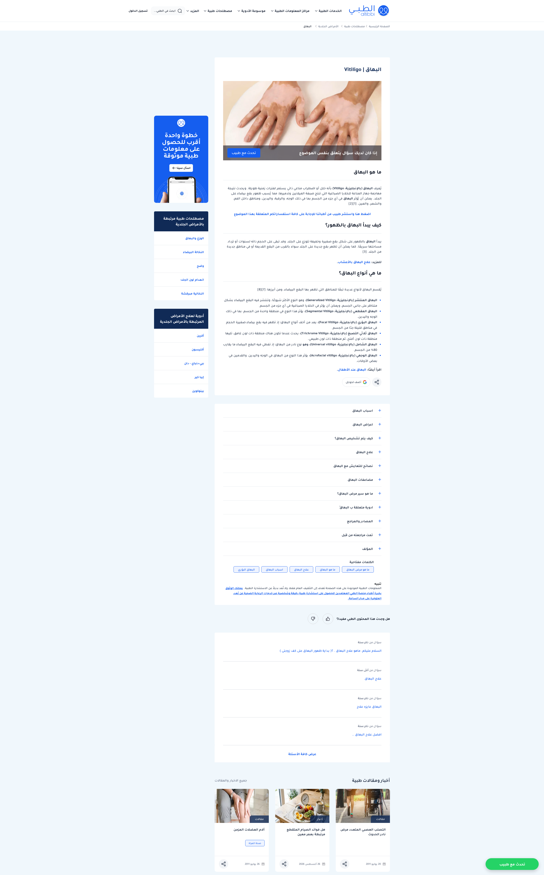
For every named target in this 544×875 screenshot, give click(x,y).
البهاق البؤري (246, 570)
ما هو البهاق (327, 570)
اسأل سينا (183, 168)
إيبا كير (199, 377)
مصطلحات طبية (354, 26)
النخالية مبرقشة (192, 293)
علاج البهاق (301, 570)
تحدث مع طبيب (244, 152)
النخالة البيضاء (193, 252)
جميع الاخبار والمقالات (231, 780)
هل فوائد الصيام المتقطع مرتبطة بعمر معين (306, 832)
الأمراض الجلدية (328, 26)
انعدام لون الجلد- (192, 279)
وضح (200, 265)
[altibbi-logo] (369, 10)
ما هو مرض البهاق (357, 570)
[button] (328, 11)
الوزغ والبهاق (194, 238)
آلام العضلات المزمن (249, 829)
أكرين (200, 335)
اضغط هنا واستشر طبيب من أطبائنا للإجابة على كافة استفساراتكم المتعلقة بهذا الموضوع (302, 213)
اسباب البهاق (274, 570)
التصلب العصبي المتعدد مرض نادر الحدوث (363, 832)
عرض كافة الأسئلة (302, 754)
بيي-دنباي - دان (194, 363)
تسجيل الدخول (138, 11)
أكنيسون (198, 349)
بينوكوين (198, 390)
